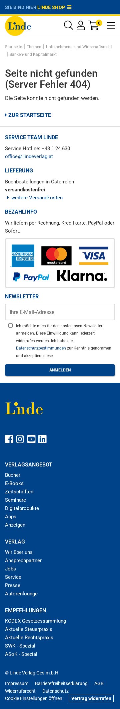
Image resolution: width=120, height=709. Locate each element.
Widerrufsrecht (20, 691)
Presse (12, 585)
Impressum (16, 683)
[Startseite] (18, 25)
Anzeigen (15, 525)
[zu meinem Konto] (81, 27)
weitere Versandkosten (37, 198)
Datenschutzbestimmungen (41, 348)
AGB (99, 683)
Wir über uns (19, 552)
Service (13, 577)
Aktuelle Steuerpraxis (28, 629)
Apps (10, 517)
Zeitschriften (19, 492)
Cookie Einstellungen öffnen (33, 698)
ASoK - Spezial (21, 654)
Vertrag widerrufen (91, 698)
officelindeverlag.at (29, 156)
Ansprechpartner (23, 560)
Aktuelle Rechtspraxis (29, 638)
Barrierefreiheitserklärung (61, 683)
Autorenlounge (21, 594)
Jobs (10, 569)
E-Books (14, 483)
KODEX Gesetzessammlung (35, 621)
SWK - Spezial (20, 646)
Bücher (12, 475)
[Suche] (68, 27)
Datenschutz (55, 691)
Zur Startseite (29, 115)
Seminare (15, 500)
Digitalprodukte (22, 508)
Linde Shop (52, 7)
